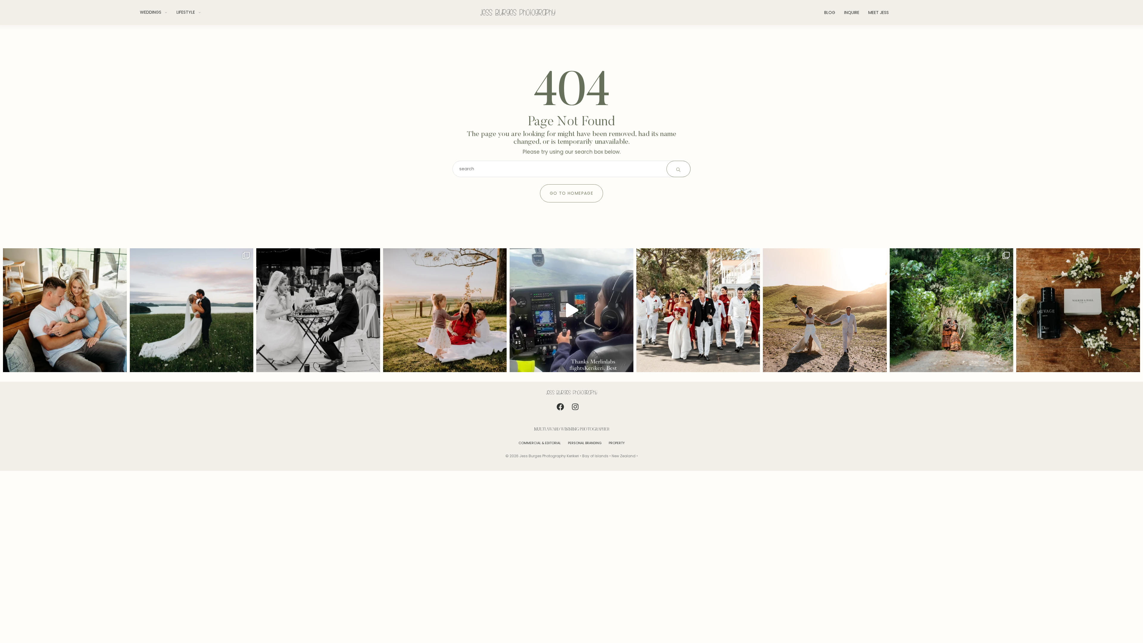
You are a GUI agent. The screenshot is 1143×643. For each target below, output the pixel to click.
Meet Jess (878, 12)
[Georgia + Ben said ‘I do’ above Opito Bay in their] (192, 310)
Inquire (851, 12)
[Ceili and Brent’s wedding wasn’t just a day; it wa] (698, 310)
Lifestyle (186, 12)
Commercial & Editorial (540, 443)
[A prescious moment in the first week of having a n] (65, 310)
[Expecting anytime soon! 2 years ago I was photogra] (445, 310)
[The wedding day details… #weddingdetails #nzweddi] (1078, 310)
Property (617, 443)
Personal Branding (585, 443)
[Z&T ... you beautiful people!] (825, 310)
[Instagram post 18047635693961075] (571, 310)
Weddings (150, 12)
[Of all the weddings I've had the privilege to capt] (318, 310)
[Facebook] (564, 410)
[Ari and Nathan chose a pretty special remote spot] (952, 310)
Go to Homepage (572, 193)
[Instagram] (579, 410)
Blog (829, 12)
